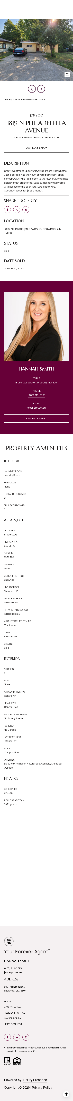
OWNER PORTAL (13, 1018)
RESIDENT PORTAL (14, 1012)
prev (32, 89)
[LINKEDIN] (16, 1037)
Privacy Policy (42, 1087)
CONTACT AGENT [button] (36, 418)
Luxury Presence (35, 1080)
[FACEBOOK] (7, 1037)
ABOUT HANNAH (13, 1007)
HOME (7, 1001)
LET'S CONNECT (13, 1024)
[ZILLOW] (25, 1037)
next (41, 89)
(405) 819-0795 (36, 395)
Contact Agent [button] (36, 148)
